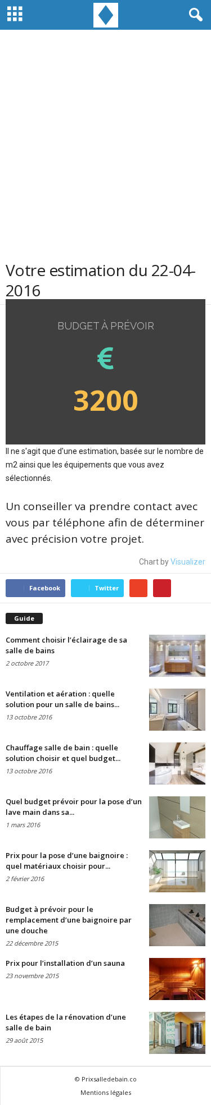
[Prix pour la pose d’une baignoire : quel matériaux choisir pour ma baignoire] (177, 871)
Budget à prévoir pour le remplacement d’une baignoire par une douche (69, 920)
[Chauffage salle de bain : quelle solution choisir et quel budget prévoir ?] (177, 763)
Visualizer (187, 561)
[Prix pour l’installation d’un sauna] (177, 979)
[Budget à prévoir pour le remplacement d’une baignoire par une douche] (177, 925)
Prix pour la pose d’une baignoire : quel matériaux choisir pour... (67, 860)
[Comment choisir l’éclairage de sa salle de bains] (177, 656)
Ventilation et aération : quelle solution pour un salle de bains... (62, 699)
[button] (193, 15)
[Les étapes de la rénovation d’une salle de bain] (177, 1033)
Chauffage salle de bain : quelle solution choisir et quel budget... (63, 752)
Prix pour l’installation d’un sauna (65, 963)
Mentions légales (105, 1092)
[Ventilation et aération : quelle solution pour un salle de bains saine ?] (177, 710)
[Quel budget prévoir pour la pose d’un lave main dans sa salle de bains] (177, 817)
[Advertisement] (105, 149)
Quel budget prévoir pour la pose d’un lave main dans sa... (74, 806)
